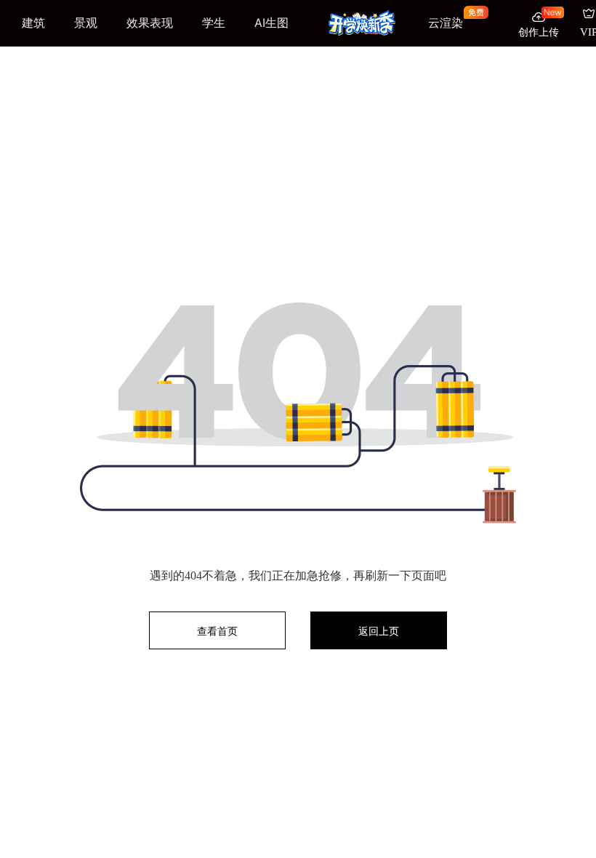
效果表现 (149, 22)
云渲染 (445, 23)
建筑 (33, 22)
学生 (213, 22)
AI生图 (271, 22)
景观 (85, 22)
